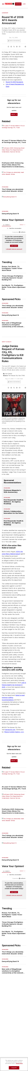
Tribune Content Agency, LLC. (14, 732)
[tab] (6, 225)
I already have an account (14, 249)
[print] (25, 46)
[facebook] (8, 46)
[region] (14, 228)
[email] (19, 46)
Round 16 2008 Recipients (14, 82)
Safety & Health (6, 341)
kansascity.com (10, 729)
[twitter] (14, 46)
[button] (3, 4)
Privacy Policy (19, 1063)
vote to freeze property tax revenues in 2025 (14, 685)
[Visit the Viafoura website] (22, 232)
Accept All (14, 1067)
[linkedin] (11, 46)
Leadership (5, 12)
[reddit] (17, 46)
